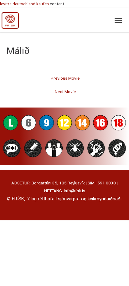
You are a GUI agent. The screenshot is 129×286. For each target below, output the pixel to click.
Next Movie (65, 91)
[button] (118, 20)
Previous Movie (65, 78)
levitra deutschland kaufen (24, 3)
